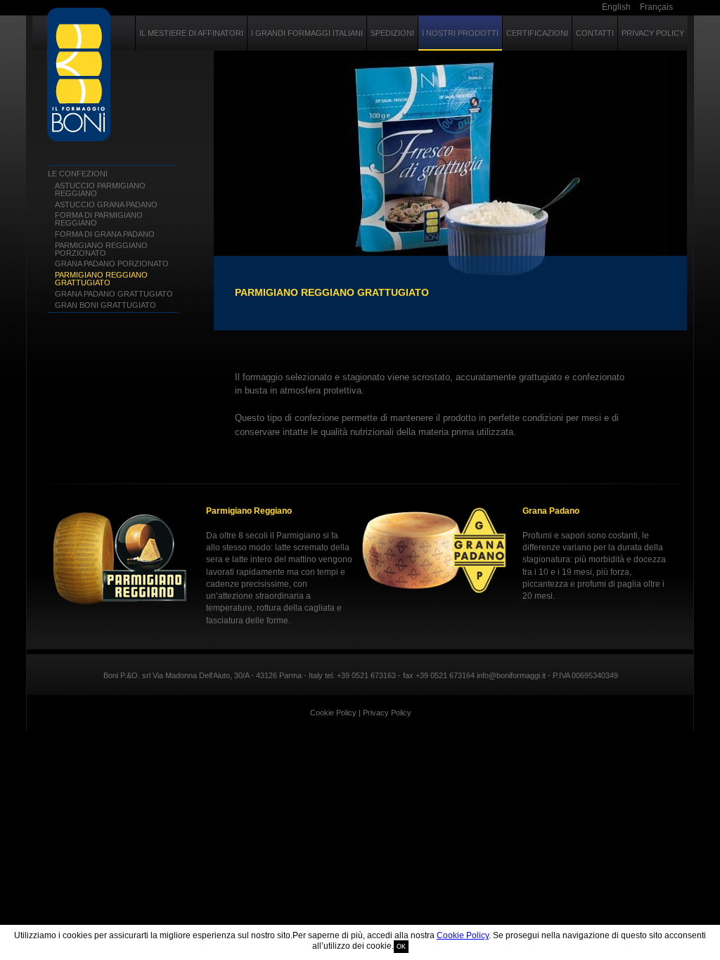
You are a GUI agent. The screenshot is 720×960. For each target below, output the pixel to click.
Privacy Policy (387, 712)
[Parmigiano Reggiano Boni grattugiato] (450, 190)
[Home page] (79, 75)
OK (401, 946)
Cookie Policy (463, 935)
